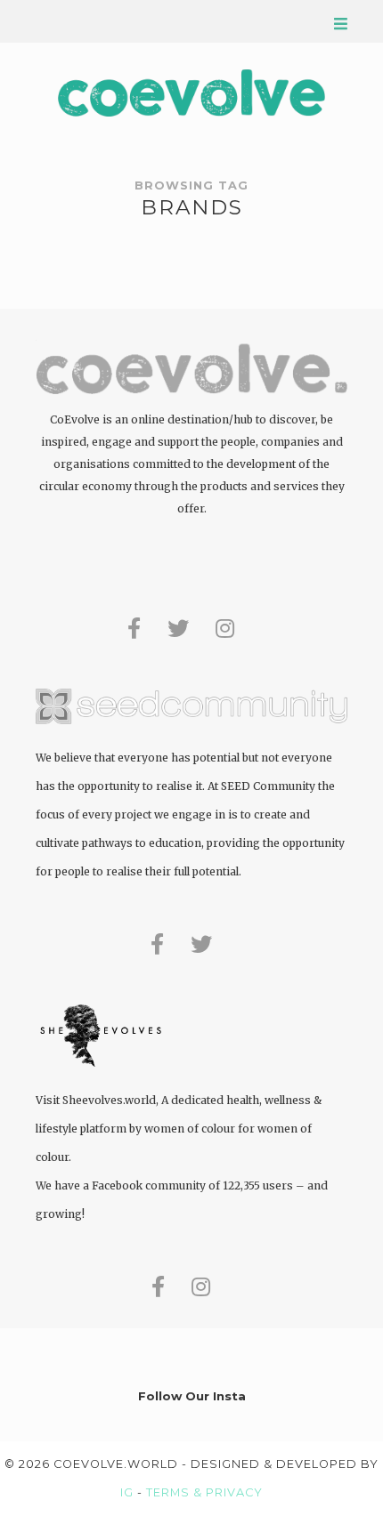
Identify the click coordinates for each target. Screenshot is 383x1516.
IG (127, 1492)
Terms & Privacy (204, 1492)
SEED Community (268, 786)
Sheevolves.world (109, 1100)
